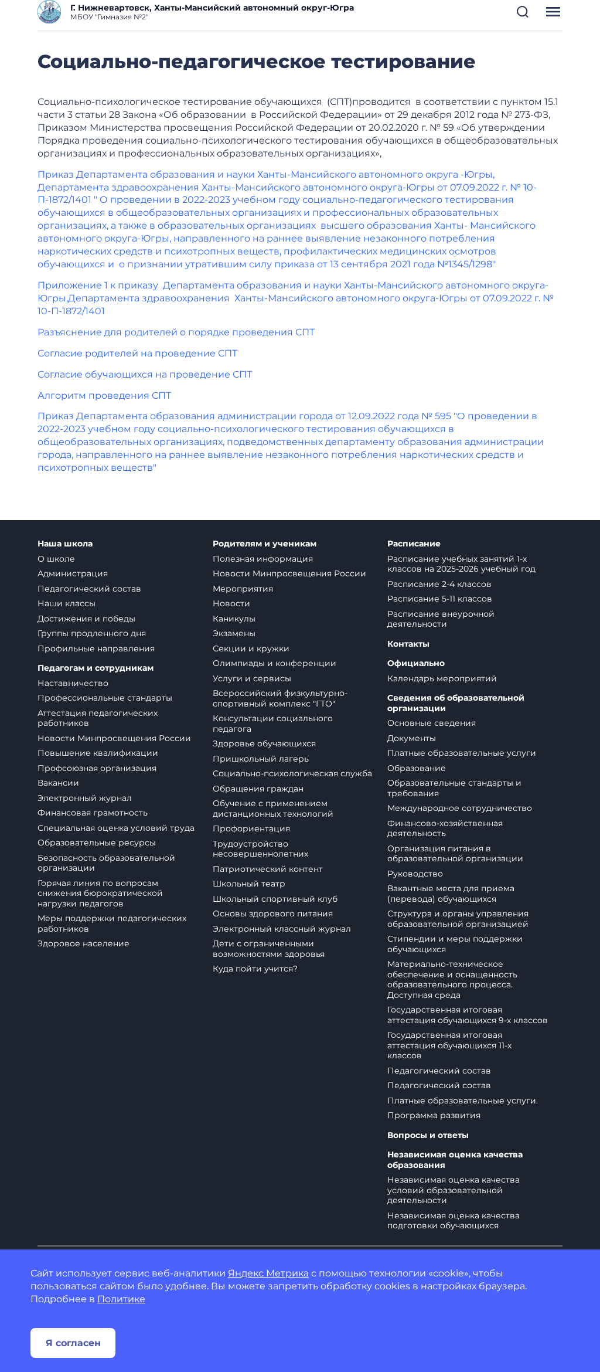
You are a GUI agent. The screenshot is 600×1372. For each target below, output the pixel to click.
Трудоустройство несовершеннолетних (260, 849)
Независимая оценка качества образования (455, 1160)
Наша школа (65, 544)
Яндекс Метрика (268, 1273)
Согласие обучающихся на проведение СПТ (145, 374)
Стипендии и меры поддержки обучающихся (455, 944)
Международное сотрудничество (459, 808)
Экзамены (234, 633)
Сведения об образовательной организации (455, 703)
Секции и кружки (251, 648)
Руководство (415, 873)
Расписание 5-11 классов (439, 598)
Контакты (408, 644)
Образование (416, 768)
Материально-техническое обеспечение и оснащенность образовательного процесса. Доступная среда (452, 979)
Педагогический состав (89, 588)
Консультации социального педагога (273, 723)
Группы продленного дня (92, 633)
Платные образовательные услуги (461, 753)
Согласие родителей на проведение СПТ (137, 353)
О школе (56, 558)
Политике (121, 1299)
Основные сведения (431, 723)
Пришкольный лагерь (261, 758)
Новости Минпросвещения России (114, 738)
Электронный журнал (85, 798)
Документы (411, 738)
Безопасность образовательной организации (106, 863)
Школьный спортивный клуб (275, 899)
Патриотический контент (268, 869)
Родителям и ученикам (264, 544)
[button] (523, 12)
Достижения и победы (86, 618)
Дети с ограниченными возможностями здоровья (269, 948)
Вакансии (58, 782)
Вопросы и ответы (428, 1135)
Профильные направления (96, 648)
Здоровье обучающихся (264, 743)
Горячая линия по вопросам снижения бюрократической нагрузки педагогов (100, 893)
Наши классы (67, 603)
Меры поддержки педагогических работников (112, 923)
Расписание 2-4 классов (439, 584)
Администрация (73, 573)
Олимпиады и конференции (274, 663)
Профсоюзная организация (97, 768)
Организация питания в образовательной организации (455, 853)
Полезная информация (263, 558)
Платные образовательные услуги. (462, 1100)
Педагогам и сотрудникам (96, 668)
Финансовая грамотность (93, 812)
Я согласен (73, 1343)
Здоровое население (83, 943)
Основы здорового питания (273, 913)
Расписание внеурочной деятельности (441, 619)
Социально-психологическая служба (292, 773)
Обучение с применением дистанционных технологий (273, 808)
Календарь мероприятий (442, 678)
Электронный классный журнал (282, 928)
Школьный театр (249, 883)
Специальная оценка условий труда (116, 828)
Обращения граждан (258, 788)
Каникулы (234, 618)
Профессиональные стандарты (105, 697)
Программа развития (433, 1115)
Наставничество (73, 683)
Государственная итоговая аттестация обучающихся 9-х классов (467, 1014)
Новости (231, 603)
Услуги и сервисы (252, 678)
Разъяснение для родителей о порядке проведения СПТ (176, 332)
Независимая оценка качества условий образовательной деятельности (453, 1189)
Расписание (414, 544)
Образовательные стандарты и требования (454, 788)
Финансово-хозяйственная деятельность (445, 828)
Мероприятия (243, 588)
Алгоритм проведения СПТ (104, 395)
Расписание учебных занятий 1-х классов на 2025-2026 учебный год (461, 564)
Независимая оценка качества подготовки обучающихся (453, 1220)
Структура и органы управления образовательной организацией (458, 918)
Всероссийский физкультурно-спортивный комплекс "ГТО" (280, 698)
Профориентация (251, 828)
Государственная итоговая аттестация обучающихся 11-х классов (449, 1045)
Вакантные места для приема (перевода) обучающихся (450, 893)
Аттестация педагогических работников (98, 718)
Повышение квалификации (98, 753)
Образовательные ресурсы (97, 842)
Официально (416, 663)
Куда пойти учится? (255, 968)
